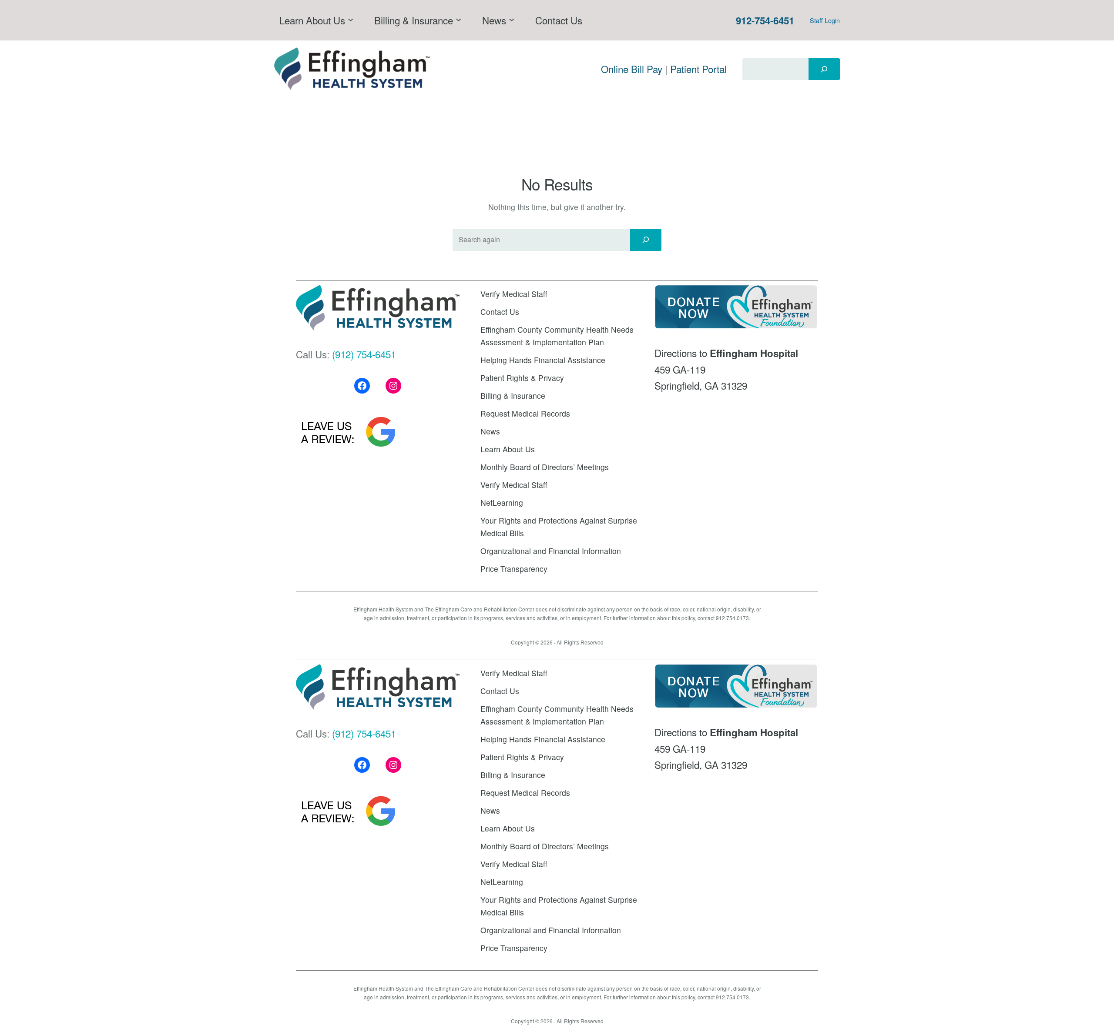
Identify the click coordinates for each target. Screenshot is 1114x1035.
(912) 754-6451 (364, 354)
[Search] (824, 69)
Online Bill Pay (631, 69)
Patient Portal (698, 69)
